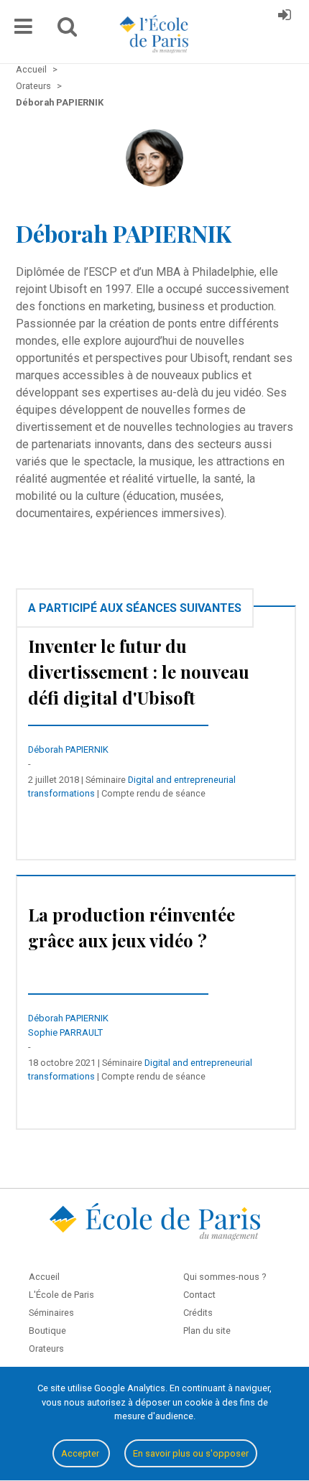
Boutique (47, 1330)
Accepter (81, 1453)
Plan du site (207, 1330)
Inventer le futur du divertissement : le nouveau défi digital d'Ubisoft (138, 671)
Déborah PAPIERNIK (68, 749)
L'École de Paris (61, 1294)
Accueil (44, 1276)
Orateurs (46, 1348)
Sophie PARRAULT (65, 1032)
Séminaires (51, 1312)
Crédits (198, 1312)
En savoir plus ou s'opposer (191, 1453)
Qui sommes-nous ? (224, 1276)
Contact (199, 1294)
